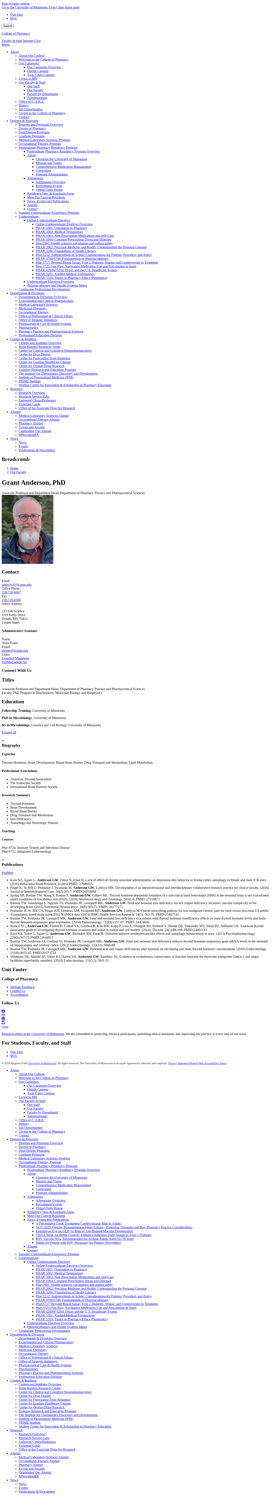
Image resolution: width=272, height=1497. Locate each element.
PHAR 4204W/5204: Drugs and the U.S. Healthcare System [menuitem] (76, 270)
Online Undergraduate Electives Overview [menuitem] (64, 224)
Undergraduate (29, 1258)
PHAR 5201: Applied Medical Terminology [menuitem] (65, 274)
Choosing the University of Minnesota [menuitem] (61, 159)
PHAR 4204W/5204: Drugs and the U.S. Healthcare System (76, 1311)
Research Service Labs (34, 1438)
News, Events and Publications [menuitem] (48, 201)
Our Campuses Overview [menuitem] (44, 67)
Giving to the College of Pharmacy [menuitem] (42, 113)
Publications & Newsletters (37, 1491)
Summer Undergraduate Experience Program (49, 1254)
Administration (37, 1116)
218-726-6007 (11, 592)
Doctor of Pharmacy (32, 1147)
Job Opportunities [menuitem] (30, 109)
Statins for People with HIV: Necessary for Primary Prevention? (78, 1242)
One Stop (16, 14)
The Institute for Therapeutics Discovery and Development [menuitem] (58, 373)
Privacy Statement (178, 1063)
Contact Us (17, 991)
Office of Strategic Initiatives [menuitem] (38, 320)
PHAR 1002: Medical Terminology (59, 1273)
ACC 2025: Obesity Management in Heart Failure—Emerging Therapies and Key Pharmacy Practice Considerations (114, 1227)
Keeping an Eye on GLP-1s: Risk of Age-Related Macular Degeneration (84, 1231)
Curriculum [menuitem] (43, 170)
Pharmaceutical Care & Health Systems (45, 1365)
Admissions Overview (51, 1200)
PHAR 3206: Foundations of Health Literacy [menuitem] (66, 251)
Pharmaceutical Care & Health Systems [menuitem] (45, 324)
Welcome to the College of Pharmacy (44, 1078)
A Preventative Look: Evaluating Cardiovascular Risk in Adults (78, 1223)
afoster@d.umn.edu (15, 650)
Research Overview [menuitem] (32, 393)
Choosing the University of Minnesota (61, 1177)
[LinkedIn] (136, 1019)
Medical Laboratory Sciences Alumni (44, 1457)
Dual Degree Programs (34, 1150)
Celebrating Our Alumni (35, 1472)
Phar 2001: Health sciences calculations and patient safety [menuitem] (74, 243)
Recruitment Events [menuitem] (49, 186)
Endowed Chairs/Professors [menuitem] (37, 400)
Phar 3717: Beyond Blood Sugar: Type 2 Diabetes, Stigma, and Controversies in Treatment (97, 1304)
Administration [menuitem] (37, 98)
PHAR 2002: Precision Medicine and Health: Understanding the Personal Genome (91, 1288)
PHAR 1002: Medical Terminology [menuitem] (59, 232)
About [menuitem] (14, 52)
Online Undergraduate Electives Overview (64, 1265)
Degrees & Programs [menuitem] (24, 121)
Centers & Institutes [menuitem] (23, 339)
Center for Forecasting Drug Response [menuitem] (44, 358)
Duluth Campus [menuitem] (37, 71)
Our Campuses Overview (44, 1085)
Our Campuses (29, 1082)
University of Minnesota (42, 1063)
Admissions (35, 1196)
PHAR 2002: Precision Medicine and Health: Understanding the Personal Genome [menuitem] (91, 247)
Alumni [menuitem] (32, 205)
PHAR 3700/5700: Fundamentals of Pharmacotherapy (72, 1300)
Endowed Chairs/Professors (37, 1442)
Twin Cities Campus (41, 1093)
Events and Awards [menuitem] (32, 427)
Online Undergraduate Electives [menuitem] (48, 220)
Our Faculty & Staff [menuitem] (32, 82)
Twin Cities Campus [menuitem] (41, 75)
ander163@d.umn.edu (17, 584)
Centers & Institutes (23, 1380)
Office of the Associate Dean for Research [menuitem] (47, 408)
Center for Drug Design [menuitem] (35, 354)
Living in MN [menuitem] (28, 78)
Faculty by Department (42, 1112)
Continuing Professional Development (44, 1331)
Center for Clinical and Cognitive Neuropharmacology (55, 1392)
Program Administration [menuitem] (52, 174)
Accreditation (19, 995)
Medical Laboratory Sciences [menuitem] (38, 304)
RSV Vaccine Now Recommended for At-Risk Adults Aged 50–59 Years (85, 1239)
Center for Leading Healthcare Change (45, 1403)
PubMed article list (14, 662)
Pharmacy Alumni (31, 1465)
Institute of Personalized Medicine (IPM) (46, 1419)
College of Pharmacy (16, 33)
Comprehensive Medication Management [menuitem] (63, 167)
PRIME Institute (30, 1422)
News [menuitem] (14, 438)
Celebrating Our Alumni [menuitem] (35, 431)
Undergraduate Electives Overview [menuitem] (50, 281)
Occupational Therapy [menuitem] (34, 312)
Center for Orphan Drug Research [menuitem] (41, 366)
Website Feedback (22, 987)
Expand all (9, 732)
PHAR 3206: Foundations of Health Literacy (66, 1292)
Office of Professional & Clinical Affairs (46, 1357)
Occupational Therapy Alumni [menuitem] (39, 419)
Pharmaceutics (28, 1369)
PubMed (7, 873)
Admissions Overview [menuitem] (51, 182)
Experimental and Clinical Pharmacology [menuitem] (46, 301)
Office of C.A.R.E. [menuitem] (31, 101)
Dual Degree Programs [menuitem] (34, 132)
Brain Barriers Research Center (40, 1388)
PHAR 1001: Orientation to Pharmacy (61, 1269)
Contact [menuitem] (24, 117)
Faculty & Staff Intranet (18, 41)
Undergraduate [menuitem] (29, 216)
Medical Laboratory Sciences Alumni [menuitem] (44, 416)
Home (14, 468)
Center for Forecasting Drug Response (44, 1399)
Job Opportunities (30, 1128)
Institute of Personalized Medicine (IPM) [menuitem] (46, 377)
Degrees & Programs (24, 1139)
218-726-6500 (11, 600)
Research (16, 1430)
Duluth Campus (37, 1089)
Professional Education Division (40, 1376)
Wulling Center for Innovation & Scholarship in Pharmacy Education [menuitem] (65, 385)
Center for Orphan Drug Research (41, 1407)
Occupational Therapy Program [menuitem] (40, 144)
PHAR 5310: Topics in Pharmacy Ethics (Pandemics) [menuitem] (72, 278)
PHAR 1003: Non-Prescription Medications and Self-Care (75, 1277)
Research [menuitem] (16, 389)
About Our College (32, 1074)
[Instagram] (136, 1015)
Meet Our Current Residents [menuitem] (46, 197)
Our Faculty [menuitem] (35, 90)
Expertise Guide (29, 1445)
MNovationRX (29, 1476)
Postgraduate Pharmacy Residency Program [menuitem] (48, 147)
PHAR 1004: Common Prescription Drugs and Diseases (73, 1281)
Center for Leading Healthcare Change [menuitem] (45, 362)
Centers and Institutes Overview (40, 1384)
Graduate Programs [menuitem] (32, 136)
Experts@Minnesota (15, 658)
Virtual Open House (49, 1208)
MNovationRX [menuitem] (29, 435)
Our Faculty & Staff (32, 1101)
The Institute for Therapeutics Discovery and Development (58, 1415)
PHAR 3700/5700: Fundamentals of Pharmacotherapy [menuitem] (72, 258)
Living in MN (28, 1097)
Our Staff (33, 1105)
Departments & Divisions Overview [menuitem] (43, 297)
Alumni (32, 1246)
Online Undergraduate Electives (48, 1262)
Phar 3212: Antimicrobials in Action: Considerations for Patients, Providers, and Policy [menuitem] (94, 255)
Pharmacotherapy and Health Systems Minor (57, 1327)
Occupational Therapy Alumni (39, 1461)
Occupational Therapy (34, 1353)
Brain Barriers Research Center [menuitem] (40, 347)
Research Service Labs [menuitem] (34, 396)
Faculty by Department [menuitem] (42, 94)
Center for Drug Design (35, 1396)
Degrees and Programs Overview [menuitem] (41, 124)
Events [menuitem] (23, 446)
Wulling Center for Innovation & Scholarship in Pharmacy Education (65, 1426)
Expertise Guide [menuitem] (29, 404)
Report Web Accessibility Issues (208, 1063)
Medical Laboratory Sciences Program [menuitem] (44, 140)
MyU (13, 18)
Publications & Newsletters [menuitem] (37, 450)
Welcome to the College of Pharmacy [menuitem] (44, 59)
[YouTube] (136, 1023)
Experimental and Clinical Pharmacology (46, 1342)
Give (37, 41)
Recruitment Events (49, 1204)
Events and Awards (32, 1468)
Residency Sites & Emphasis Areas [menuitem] (50, 193)
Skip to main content (15, 3)
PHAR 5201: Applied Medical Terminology (65, 1315)
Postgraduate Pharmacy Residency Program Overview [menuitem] (63, 151)
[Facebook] (136, 1011)
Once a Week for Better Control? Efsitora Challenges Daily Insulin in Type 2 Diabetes (93, 1235)
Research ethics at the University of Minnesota (33, 1034)
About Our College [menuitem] (32, 55)
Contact (24, 1135)
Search (7, 26)
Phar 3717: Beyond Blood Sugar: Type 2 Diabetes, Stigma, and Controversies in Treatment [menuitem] (97, 262)
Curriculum (43, 1189)
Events (23, 1488)
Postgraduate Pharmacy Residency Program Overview (63, 1170)
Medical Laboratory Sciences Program (44, 1158)
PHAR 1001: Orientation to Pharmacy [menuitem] (61, 228)
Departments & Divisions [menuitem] (27, 293)
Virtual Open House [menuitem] (49, 190)
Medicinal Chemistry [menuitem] (33, 308)
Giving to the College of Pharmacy (42, 1131)
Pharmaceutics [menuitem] (28, 327)
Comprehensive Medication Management (63, 1185)
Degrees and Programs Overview (41, 1143)
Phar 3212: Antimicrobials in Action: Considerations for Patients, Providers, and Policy (94, 1296)
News (14, 1480)
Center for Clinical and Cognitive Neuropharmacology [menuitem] (55, 350)
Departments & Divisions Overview (43, 1338)
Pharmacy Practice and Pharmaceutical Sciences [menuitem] (51, 331)
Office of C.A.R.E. (31, 1120)
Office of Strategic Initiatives (38, 1361)
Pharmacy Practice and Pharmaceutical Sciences (51, 1373)
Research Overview (32, 1434)
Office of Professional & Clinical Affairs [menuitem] (46, 316)
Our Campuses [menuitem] (29, 63)
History (24, 1124)
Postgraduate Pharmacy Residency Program (48, 1166)
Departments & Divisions (27, 1334)
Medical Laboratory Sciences (38, 1346)
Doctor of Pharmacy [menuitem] (32, 128)
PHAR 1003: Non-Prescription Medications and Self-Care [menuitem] (75, 235)
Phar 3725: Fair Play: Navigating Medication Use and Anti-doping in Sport (86, 1308)
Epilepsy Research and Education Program (47, 1411)
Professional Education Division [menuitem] (40, 335)
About (14, 1070)
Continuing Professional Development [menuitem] (44, 289)
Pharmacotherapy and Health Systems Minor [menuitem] (57, 285)
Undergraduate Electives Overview (50, 1323)
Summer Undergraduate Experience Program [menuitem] (49, 212)
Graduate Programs (32, 1154)
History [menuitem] (24, 105)
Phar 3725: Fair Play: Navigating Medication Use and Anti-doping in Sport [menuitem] (86, 266)
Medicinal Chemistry (33, 1350)
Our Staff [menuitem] (33, 86)
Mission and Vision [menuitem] (49, 163)
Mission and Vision (49, 1181)
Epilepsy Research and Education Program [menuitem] (47, 370)
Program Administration (52, 1193)
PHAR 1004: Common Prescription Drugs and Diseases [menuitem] (73, 239)
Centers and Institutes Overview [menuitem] (40, 343)
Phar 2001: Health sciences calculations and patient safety (74, 1285)
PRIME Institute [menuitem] (30, 381)
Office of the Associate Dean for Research (47, 1449)
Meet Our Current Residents (46, 1216)
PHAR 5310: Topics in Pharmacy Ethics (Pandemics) (72, 1319)
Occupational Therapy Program (40, 1162)
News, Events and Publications (48, 1219)
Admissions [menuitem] (35, 178)
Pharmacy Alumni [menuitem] (31, 423)
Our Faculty (18, 472)
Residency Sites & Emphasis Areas (50, 1212)
